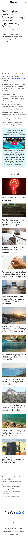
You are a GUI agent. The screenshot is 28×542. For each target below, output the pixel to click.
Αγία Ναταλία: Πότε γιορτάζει (11, 496)
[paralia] (14, 370)
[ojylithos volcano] (14, 395)
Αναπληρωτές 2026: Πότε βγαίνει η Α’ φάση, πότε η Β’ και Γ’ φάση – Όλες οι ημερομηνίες (13, 300)
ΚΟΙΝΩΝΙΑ (20, 528)
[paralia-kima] (14, 343)
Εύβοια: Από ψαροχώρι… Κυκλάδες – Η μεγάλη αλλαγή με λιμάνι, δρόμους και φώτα (14, 328)
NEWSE (3, 8)
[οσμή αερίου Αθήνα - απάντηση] (14, 186)
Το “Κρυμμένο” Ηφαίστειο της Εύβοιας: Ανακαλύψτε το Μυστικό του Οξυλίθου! (14, 408)
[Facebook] (10, 522)
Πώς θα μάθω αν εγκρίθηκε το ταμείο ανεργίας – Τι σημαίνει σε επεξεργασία (13, 222)
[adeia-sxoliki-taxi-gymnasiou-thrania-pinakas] (14, 287)
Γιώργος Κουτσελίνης (6, 29)
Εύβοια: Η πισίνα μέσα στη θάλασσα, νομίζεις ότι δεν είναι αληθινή (13, 381)
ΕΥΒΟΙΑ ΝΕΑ (8, 8)
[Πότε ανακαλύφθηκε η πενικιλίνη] (14, 262)
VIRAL (16, 531)
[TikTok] (17, 522)
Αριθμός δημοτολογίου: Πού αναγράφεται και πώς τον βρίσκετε (13, 249)
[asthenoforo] (14, 447)
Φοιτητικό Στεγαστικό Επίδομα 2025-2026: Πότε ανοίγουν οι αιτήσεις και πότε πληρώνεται (14, 274)
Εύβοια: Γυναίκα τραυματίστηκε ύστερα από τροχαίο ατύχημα (13, 459)
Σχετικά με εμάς (14, 534)
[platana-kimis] (14, 315)
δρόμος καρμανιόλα (18, 78)
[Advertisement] (14, 57)
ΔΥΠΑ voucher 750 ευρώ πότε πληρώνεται (14, 199)
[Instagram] (13, 522)
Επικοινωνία (23, 531)
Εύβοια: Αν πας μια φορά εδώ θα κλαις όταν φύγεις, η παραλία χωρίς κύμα (14, 433)
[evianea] (14, 210)
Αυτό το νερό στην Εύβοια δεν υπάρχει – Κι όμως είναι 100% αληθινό (14, 357)
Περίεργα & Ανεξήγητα (8, 531)
